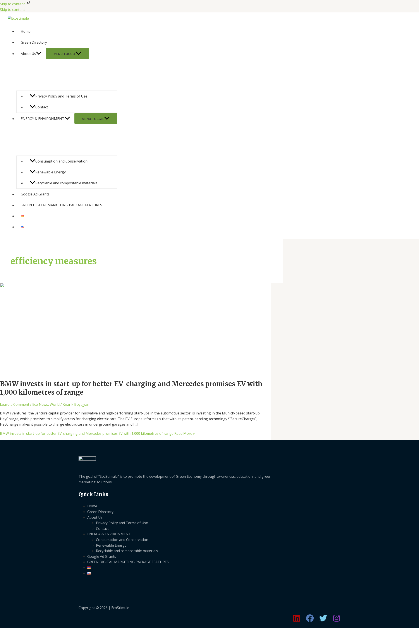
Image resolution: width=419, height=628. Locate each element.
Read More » (97, 433)
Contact (41, 107)
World (55, 404)
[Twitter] (323, 620)
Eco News (40, 404)
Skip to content (13, 4)
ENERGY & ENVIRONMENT (42, 118)
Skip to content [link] (12, 9)
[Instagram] (336, 620)
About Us (28, 53)
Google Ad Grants (35, 194)
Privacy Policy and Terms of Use (61, 96)
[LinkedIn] (297, 620)
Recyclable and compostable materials (66, 183)
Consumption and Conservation (61, 161)
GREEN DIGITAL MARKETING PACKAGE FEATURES (61, 205)
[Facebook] (310, 620)
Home (26, 31)
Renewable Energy (50, 172)
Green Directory (34, 42)
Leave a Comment (14, 404)
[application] (39, 53)
